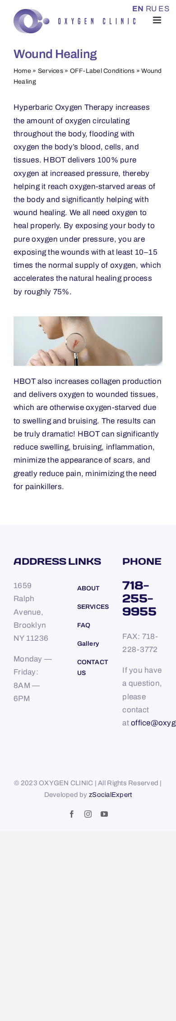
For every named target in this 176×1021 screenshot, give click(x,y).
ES (163, 8)
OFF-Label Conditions (102, 70)
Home (22, 70)
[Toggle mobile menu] (157, 20)
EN (138, 8)
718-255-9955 (139, 598)
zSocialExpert (110, 794)
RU (151, 8)
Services (50, 70)
